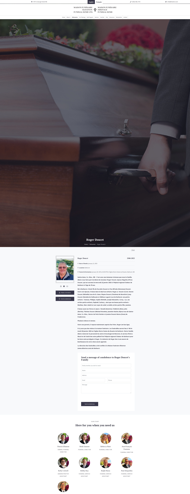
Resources (111, 17)
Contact (125, 17)
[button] (61, 286)
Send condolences (65, 299)
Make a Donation (65, 292)
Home (63, 17)
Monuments (119, 17)
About (68, 17)
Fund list (102, 17)
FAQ (107, 17)
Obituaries (75, 17)
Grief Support (90, 17)
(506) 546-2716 (136, 2)
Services (97, 17)
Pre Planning (82, 17)
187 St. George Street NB (40, 2)
